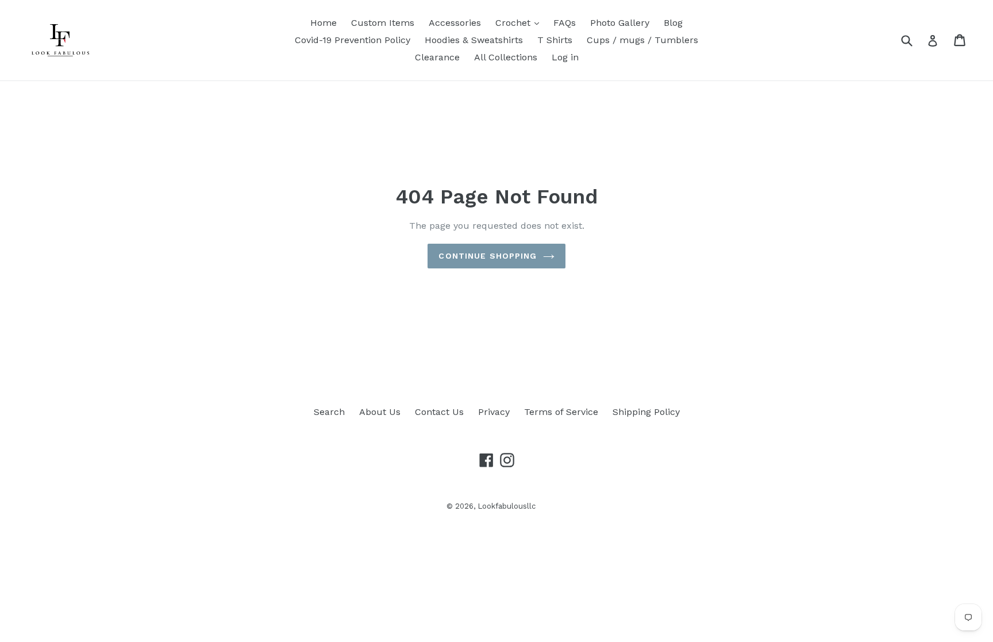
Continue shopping (487, 255)
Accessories (455, 22)
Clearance (437, 57)
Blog (673, 22)
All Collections (505, 57)
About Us (380, 411)
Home (323, 22)
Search (329, 411)
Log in (565, 57)
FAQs (564, 22)
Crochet (514, 22)
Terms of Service (561, 411)
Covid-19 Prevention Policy (352, 39)
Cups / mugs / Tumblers (642, 39)
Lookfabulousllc (507, 506)
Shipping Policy (646, 411)
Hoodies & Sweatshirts (474, 39)
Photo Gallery (619, 22)
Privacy (494, 411)
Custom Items (382, 22)
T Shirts (554, 39)
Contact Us (439, 411)
